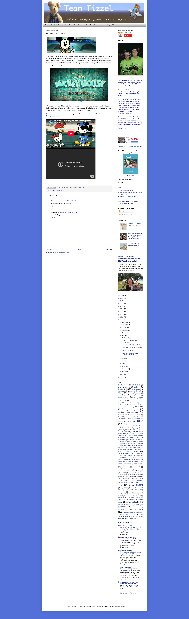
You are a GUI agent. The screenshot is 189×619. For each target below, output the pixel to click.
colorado (120, 416)
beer (126, 397)
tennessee (132, 499)
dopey (136, 428)
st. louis (138, 496)
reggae (126, 488)
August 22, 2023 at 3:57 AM (68, 212)
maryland (138, 455)
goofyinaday (121, 437)
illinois (141, 441)
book (133, 397)
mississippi (120, 463)
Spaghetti (126, 495)
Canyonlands (123, 404)
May (123, 361)
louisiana (121, 449)
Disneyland (127, 428)
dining (132, 421)
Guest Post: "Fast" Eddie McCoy (132, 345)
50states (120, 389)
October (124, 327)
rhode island (138, 487)
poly (133, 480)
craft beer (135, 416)
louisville (129, 449)
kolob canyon (128, 447)
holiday (140, 439)
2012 (122, 375)
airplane (120, 391)
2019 (122, 303)
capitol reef (132, 405)
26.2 (126, 387)
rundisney (127, 490)
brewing (120, 399)
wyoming (129, 518)
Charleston (124, 408)
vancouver (121, 509)
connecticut (128, 416)
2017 (122, 309)
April (123, 363)
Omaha (126, 476)
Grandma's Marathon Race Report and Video (130, 354)
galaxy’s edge (139, 433)
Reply (53, 206)
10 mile (120, 385)
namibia (140, 465)
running (136, 490)
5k (127, 389)
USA (131, 504)
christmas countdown (126, 413)
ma (136, 449)
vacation (123, 507)
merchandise (136, 459)
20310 (138, 385)
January (124, 371)
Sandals (130, 492)
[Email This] (48, 188)
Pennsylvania (126, 478)
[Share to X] (52, 188)
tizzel (120, 502)
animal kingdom (122, 395)
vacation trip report (136, 507)
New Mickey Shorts (127, 350)
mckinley (138, 457)
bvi (142, 401)
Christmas (134, 411)
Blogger (122, 606)
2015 (122, 314)
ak (125, 391)
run (119, 490)
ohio (133, 474)
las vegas (137, 447)
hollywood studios (125, 441)
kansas (120, 447)
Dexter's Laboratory (72, 63)
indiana (123, 443)
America (130, 393)
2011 (122, 377)
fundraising (127, 433)
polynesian (140, 480)
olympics (120, 476)
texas (139, 499)
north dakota (140, 472)
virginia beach (128, 512)
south (124, 493)
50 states (135, 387)
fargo (137, 429)
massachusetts (122, 457)
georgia (122, 435)
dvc (142, 428)
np (120, 474)
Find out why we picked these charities (130, 146)
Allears (120, 393)
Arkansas (138, 395)
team (138, 497)
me (119, 459)
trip (134, 502)
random (63, 190)
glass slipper (137, 435)
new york (140, 471)
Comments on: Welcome (128, 593)
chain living (130, 407)
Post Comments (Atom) (62, 252)
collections (137, 414)
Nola (124, 472)
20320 (120, 387)
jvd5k (139, 445)
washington (140, 512)
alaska (138, 391)
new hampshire (129, 469)
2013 (122, 319)
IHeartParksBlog (125, 567)
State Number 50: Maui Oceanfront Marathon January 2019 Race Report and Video (135, 236)
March (124, 366)
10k (127, 385)
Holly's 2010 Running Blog (128, 196)
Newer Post (50, 249)
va (142, 504)
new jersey (138, 469)
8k (132, 389)
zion (135, 518)
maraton (138, 453)
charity (140, 407)
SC (134, 492)
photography (122, 480)
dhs (125, 421)
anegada (138, 393)
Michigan (120, 461)
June (123, 358)
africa (138, 389)
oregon (132, 476)
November (125, 325)
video (140, 509)
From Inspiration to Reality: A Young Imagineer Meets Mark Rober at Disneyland (130, 553)
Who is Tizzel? (122, 128)
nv (128, 474)
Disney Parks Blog (126, 550)
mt (134, 465)
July (123, 335)
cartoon (54, 190)
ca (120, 402)
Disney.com (67, 56)
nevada (120, 469)
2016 (122, 311)
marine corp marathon (125, 455)
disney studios (130, 426)
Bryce (131, 401)
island (134, 443)
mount (135, 463)
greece (132, 437)
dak (142, 416)
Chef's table (135, 409)
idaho (134, 441)
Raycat (109, 606)
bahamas (120, 397)
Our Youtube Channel (126, 190)
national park (125, 467)
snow (119, 493)
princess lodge (124, 482)
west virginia (137, 516)
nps (125, 474)
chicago (120, 411)
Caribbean (140, 404)
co (140, 412)
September (125, 330)
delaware (122, 418)
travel (128, 502)
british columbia (130, 399)
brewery (139, 397)
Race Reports (78, 25)
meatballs (125, 459)
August (124, 333)
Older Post (108, 249)
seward (139, 492)
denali (129, 418)
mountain (128, 465)
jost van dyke (125, 445)
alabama (131, 391)
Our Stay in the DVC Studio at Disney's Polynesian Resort (134, 245)
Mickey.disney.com (80, 56)
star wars (121, 497)
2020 (122, 301)
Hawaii (132, 439)
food (133, 432)
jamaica (140, 443)
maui (131, 457)
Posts (122, 211)
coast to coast (123, 414)
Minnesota (137, 461)
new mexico (121, 470)
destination (137, 418)
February (125, 369)
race (132, 482)
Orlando (140, 476)
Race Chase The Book (93, 25)
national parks (136, 467)
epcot (122, 430)
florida (126, 431)
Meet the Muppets (127, 338)
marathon (135, 451)
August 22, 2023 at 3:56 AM (68, 201)
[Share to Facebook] (54, 188)
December (125, 322)
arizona (132, 395)
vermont (131, 509)
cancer (141, 402)
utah (136, 504)
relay (131, 487)
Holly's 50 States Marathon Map (61, 25)
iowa (129, 443)
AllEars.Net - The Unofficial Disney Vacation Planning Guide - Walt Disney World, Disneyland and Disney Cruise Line (130, 585)
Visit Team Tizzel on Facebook (128, 201)
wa (134, 512)
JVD (134, 445)
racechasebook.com (124, 113)
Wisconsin (121, 518)
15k (133, 385)
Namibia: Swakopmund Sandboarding (135, 224)
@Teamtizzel (123, 203)
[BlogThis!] (50, 188)
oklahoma (138, 474)
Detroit (119, 421)
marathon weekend (124, 453)
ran (130, 485)
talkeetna (131, 497)
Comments (124, 214)
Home (46, 25)
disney (58, 190)
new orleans (130, 471)
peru (136, 478)
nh (120, 472)
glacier (129, 435)
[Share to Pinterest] (55, 188)
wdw (133, 514)
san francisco (122, 492)
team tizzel (121, 499)
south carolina (132, 494)
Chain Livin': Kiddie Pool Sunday (132, 347)
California (126, 403)
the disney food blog (127, 526)
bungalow (137, 401)
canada (135, 403)
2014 (122, 317)
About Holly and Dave (109, 25)
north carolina (131, 472)
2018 (122, 306)
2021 (122, 298)
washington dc (124, 514)
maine (127, 451)
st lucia (132, 495)
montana (128, 463)
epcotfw (129, 430)
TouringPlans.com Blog (128, 537)
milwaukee (128, 461)
